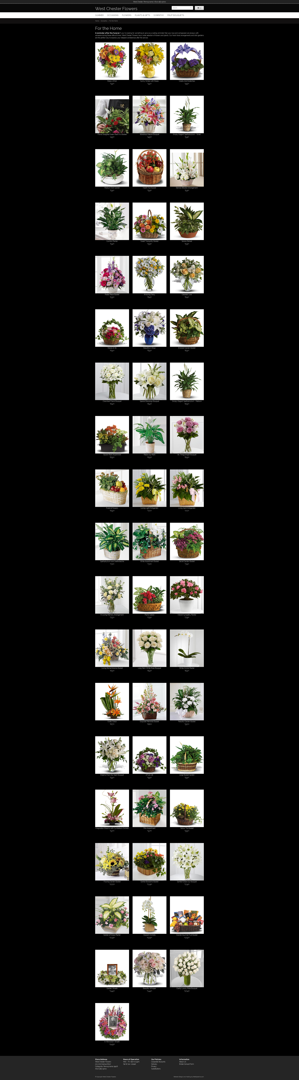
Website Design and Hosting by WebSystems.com (189, 1077)
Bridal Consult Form (186, 1064)
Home (97, 21)
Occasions (113, 15)
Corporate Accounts (158, 1062)
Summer (99, 15)
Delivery (154, 1064)
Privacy (154, 1066)
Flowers (126, 15)
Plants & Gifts (142, 15)
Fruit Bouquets (175, 15)
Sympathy (159, 15)
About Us (182, 1062)
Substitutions (155, 1069)
